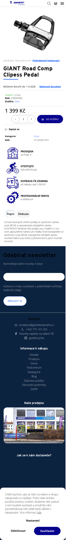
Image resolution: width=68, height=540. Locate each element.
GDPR (34, 389)
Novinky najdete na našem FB (36, 333)
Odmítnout (18, 531)
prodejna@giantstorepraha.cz (36, 325)
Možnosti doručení (50, 86)
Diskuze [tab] (23, 214)
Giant (17, 101)
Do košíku (52, 119)
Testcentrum (34, 367)
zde (39, 512)
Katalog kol (34, 372)
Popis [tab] (10, 214)
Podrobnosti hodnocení (46, 60)
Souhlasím (47, 531)
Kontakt (34, 355)
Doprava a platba (34, 380)
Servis (34, 363)
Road (36, 136)
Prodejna (34, 359)
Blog (34, 376)
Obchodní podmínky (34, 385)
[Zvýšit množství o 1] (31, 119)
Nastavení (33, 520)
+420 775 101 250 (36, 329)
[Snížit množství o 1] (15, 119)
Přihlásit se (15, 301)
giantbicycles (36, 338)
